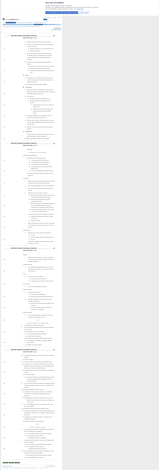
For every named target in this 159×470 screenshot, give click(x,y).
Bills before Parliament (31, 26)
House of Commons (6, 24)
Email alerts (49, 17)
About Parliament (28, 22)
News (50, 24)
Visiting (40, 22)
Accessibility (44, 17)
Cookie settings (83, 12)
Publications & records (38, 24)
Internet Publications (57, 28)
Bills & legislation (25, 24)
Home (4, 22)
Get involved (35, 22)
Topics (53, 24)
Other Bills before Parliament (55, 29)
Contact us (59, 17)
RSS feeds (54, 17)
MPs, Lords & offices (20, 22)
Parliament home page (10, 26)
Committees (31, 24)
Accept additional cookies (53, 12)
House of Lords (13, 24)
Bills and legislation (25, 26)
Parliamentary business (10, 22)
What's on (19, 24)
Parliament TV (46, 24)
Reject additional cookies (70, 12)
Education (45, 22)
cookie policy (80, 9)
